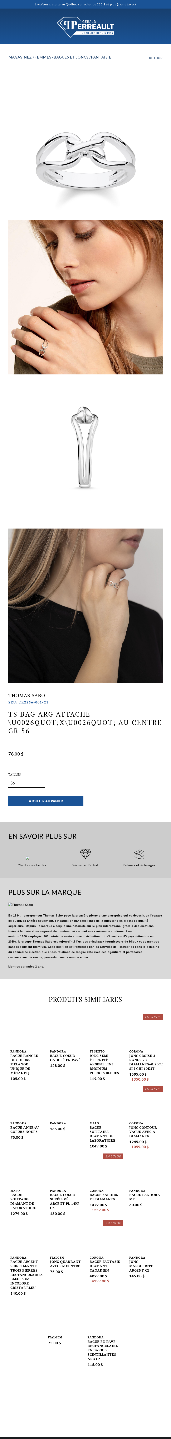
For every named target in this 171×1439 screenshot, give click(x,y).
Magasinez (20, 57)
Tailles (14, 774)
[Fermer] (159, 27)
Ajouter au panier (46, 801)
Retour (156, 58)
